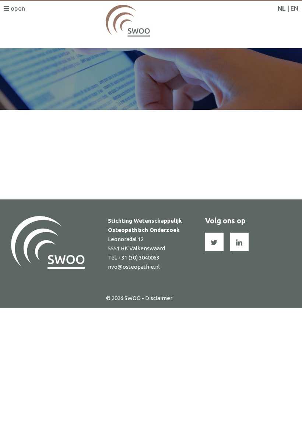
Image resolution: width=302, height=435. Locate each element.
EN (294, 8)
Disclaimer (158, 298)
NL (282, 8)
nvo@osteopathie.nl (134, 267)
